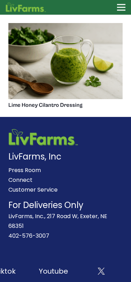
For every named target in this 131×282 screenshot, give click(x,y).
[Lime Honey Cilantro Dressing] (65, 28)
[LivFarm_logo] (26, 7)
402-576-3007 (28, 236)
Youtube (52, 271)
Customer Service (33, 190)
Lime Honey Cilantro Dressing (45, 105)
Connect (20, 180)
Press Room (24, 170)
